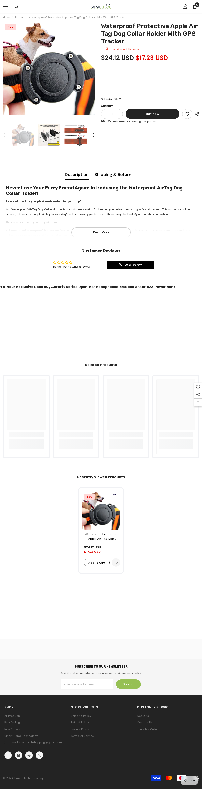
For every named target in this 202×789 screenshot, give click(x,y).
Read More (101, 232)
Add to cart (96, 562)
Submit (128, 684)
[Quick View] (114, 495)
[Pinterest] (29, 755)
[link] (26, 434)
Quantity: (107, 106)
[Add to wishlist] (187, 114)
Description (77, 174)
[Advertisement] (101, 321)
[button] (4, 135)
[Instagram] (18, 755)
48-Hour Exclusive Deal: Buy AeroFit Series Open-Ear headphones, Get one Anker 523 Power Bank (88, 287)
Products (21, 17)
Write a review (130, 264)
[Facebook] (8, 755)
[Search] (16, 6)
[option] (49, 68)
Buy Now (101, 782)
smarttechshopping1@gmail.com (40, 742)
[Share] (195, 114)
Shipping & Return (112, 174)
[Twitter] (39, 755)
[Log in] (185, 6)
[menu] (5, 6)
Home (7, 17)
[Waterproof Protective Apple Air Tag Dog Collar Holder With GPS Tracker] (101, 511)
